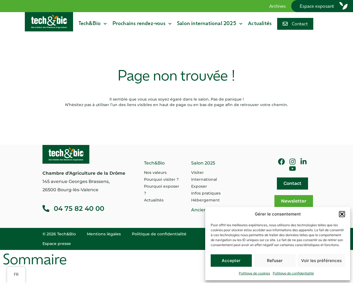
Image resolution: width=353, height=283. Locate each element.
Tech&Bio (90, 23)
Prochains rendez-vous (139, 23)
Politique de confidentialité (293, 273)
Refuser (275, 260)
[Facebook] (281, 161)
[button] (342, 214)
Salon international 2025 (206, 23)
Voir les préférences (321, 260)
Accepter (231, 260)
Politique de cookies (254, 273)
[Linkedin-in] (303, 161)
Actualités (260, 23)
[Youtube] (292, 168)
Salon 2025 (203, 163)
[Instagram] (292, 161)
